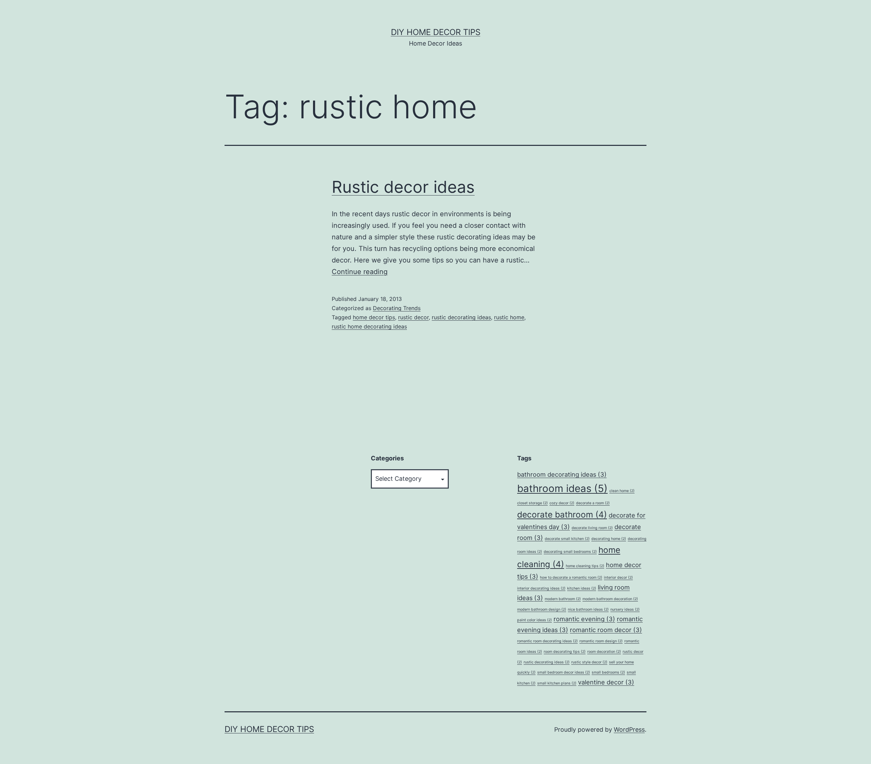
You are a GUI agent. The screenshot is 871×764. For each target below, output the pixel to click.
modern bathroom (563, 599)
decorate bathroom (562, 514)
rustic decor (413, 317)
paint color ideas (534, 620)
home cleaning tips (585, 566)
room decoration (604, 651)
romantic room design (601, 641)
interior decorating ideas (541, 588)
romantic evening (584, 619)
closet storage (532, 503)
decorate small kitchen (567, 539)
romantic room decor (606, 629)
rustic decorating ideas (461, 317)
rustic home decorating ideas (369, 326)
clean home (622, 491)
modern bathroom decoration (610, 599)
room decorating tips (565, 651)
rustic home (509, 317)
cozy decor (561, 503)
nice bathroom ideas (588, 609)
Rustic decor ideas (403, 187)
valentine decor (606, 682)
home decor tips (374, 317)
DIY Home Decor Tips (435, 32)
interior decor (618, 577)
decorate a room (593, 503)
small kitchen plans (556, 683)
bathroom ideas (562, 488)
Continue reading (360, 272)
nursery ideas (625, 609)
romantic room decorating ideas (547, 641)
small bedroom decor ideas (563, 672)
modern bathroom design (541, 609)
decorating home (608, 539)
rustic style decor (589, 662)
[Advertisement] (276, 577)
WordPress (629, 729)
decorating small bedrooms (570, 551)
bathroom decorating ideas (562, 474)
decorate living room (592, 528)
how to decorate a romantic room (571, 577)
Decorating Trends (397, 308)
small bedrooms (608, 672)
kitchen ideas (581, 588)
